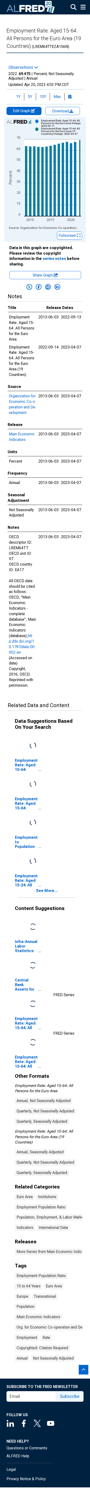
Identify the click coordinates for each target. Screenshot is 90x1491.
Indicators (25, 1227)
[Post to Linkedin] (57, 287)
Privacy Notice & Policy (26, 1479)
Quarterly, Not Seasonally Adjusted (45, 1111)
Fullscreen (68, 235)
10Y (43, 96)
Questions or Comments (26, 1448)
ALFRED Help (17, 1456)
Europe (22, 1296)
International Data (53, 1227)
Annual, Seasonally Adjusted (40, 1152)
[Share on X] (29, 287)
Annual (22, 1358)
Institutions (47, 1196)
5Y (30, 96)
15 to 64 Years (29, 1286)
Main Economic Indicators (38, 1317)
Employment (27, 1337)
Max (57, 96)
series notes (54, 258)
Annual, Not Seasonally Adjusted (44, 1100)
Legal (11, 1469)
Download (61, 111)
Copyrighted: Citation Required (42, 1348)
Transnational (45, 1296)
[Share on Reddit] (48, 287)
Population (25, 1306)
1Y (18, 96)
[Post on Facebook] (39, 287)
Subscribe (69, 1396)
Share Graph (43, 275)
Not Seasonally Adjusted (53, 1358)
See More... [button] (47, 890)
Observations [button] (21, 67)
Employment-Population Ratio (41, 1275)
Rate (46, 1337)
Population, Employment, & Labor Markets (52, 1217)
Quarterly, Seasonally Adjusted (42, 1121)
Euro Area (25, 1196)
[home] (30, 7)
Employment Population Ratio (41, 1207)
